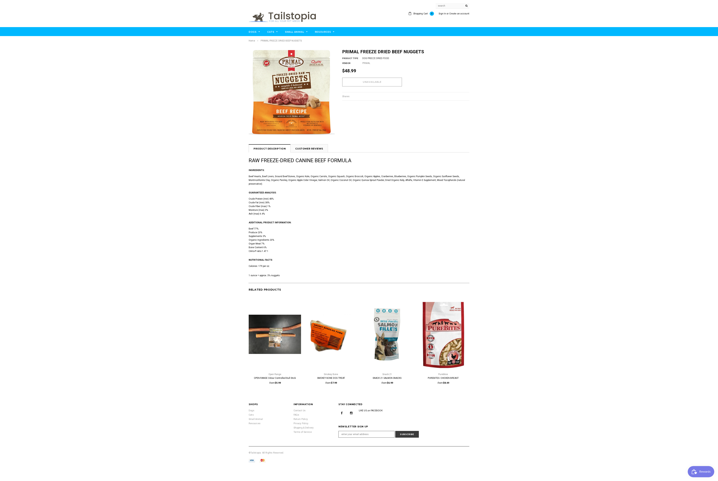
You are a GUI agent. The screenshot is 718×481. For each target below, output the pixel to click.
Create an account (459, 13)
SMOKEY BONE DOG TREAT (331, 378)
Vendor (346, 63)
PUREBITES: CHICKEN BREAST (443, 378)
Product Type (350, 58)
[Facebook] (341, 412)
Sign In (442, 13)
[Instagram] (351, 412)
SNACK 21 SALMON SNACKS (387, 378)
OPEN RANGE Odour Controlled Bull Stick (275, 378)
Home (252, 40)
